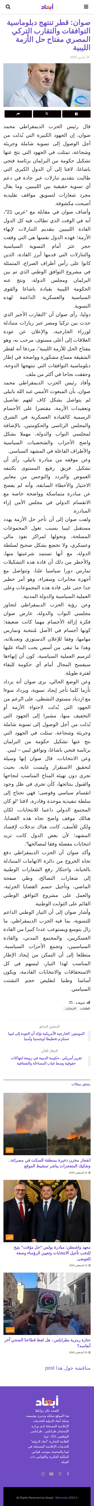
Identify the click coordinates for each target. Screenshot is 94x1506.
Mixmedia (61, 1497)
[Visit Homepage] (47, 6)
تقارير (10, 1330)
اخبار (9, 1150)
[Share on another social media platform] (18, 114)
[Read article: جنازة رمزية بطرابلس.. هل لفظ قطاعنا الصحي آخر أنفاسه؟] (47, 1304)
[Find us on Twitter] (60, 1474)
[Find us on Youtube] (51, 1474)
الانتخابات (70, 1008)
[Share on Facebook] (76, 114)
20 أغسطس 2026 (78, 1352)
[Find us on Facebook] (68, 1474)
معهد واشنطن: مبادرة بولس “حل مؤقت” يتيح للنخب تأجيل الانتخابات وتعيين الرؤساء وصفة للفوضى (52, 1253)
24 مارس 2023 (79, 57)
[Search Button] (8, 7)
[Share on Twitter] (47, 114)
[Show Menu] (86, 7)
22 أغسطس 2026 (78, 1172)
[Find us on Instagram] (43, 1474)
